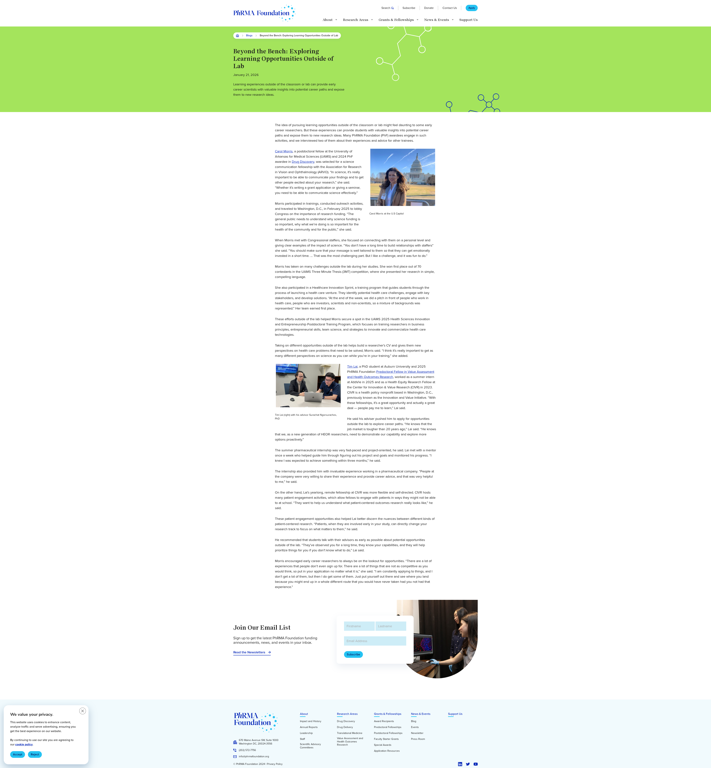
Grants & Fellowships (387, 714)
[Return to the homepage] (264, 13)
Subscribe (409, 8)
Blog (413, 721)
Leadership (306, 733)
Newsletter (417, 733)
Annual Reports (309, 727)
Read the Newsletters (249, 652)
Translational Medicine (349, 733)
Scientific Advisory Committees (310, 746)
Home (237, 35)
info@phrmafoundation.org (254, 756)
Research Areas (347, 714)
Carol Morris (284, 151)
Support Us (468, 19)
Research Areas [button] (355, 19)
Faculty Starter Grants (386, 739)
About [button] (328, 19)
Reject (35, 754)
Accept (17, 754)
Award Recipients (384, 721)
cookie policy (24, 744)
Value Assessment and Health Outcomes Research (350, 742)
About (304, 714)
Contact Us (450, 8)
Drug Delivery (345, 727)
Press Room (418, 739)
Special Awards (382, 745)
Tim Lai (352, 366)
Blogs (249, 35)
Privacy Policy (275, 764)
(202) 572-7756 (247, 750)
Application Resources (387, 751)
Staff (302, 739)
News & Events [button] (436, 19)
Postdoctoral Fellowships (388, 733)
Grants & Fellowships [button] (396, 19)
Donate (429, 8)
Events (415, 727)
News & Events (420, 714)
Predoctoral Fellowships (387, 727)
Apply (471, 8)
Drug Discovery (303, 161)
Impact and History (310, 721)
